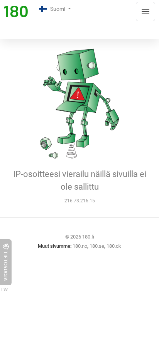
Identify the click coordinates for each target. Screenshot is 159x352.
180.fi (88, 237)
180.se (97, 246)
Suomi (58, 9)
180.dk (114, 246)
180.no (80, 246)
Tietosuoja (5, 266)
